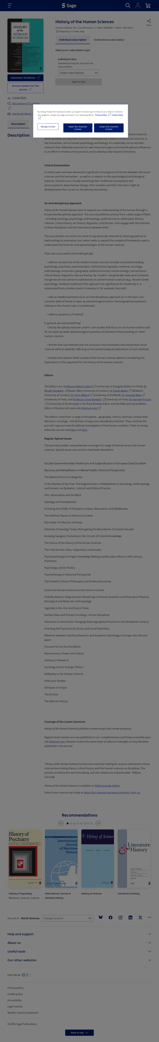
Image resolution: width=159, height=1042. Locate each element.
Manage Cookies (48, 126)
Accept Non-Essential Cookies (109, 127)
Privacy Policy (101, 115)
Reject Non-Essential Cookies (78, 127)
